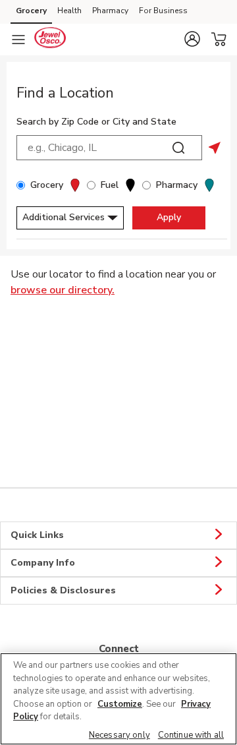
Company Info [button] (43, 562)
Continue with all (191, 735)
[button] (192, 38)
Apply (169, 217)
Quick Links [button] (37, 535)
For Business (163, 10)
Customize (119, 704)
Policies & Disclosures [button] (63, 590)
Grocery (31, 10)
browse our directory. (63, 290)
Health (69, 10)
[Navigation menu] (18, 39)
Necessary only (119, 735)
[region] (118, 699)
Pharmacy (110, 10)
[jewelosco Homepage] (50, 39)
